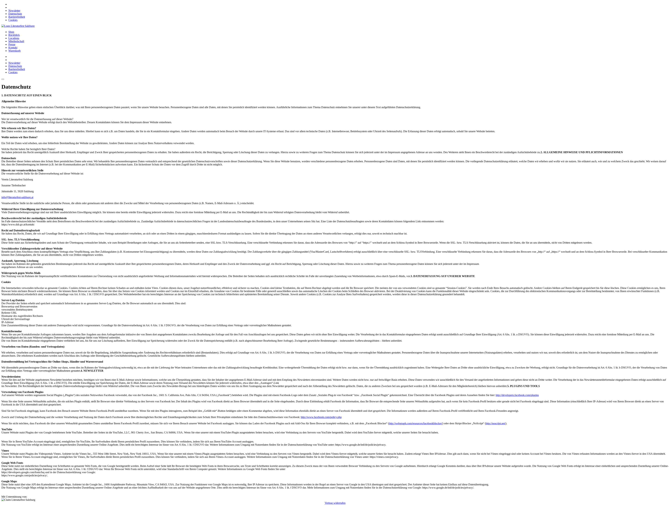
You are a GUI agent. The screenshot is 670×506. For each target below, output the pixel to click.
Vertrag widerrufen (335, 502)
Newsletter (14, 10)
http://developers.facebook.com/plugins (517, 395)
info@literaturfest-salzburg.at (17, 197)
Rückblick (14, 35)
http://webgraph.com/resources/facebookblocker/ (415, 423)
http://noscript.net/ (495, 423)
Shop (11, 31)
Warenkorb (14, 50)
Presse (11, 44)
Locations (13, 38)
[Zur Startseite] (18, 25)
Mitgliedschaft (16, 41)
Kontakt (12, 47)
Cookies (12, 19)
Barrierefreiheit (16, 16)
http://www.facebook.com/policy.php (321, 417)
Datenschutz (15, 13)
